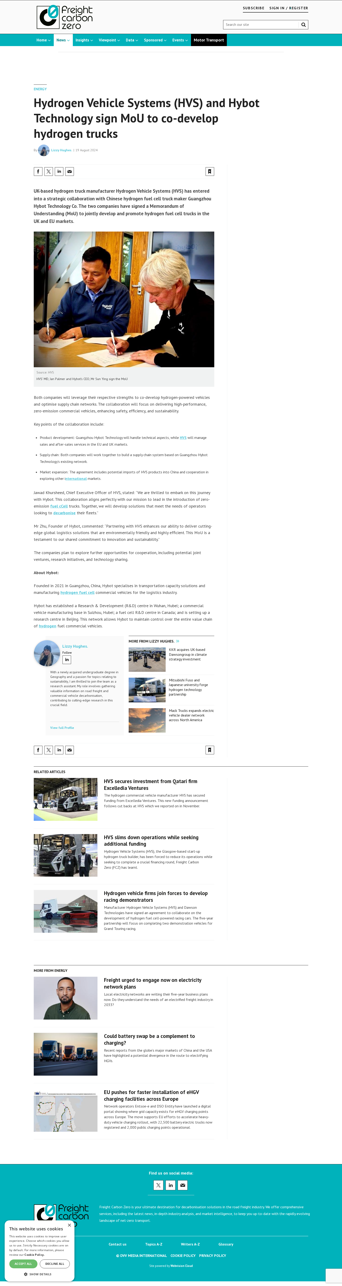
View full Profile (62, 728)
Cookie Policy (183, 1255)
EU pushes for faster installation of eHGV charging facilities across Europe (151, 1095)
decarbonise (64, 512)
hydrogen (47, 626)
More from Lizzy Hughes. (151, 641)
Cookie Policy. (34, 1255)
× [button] (69, 1225)
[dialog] (39, 1250)
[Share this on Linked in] (59, 171)
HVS (183, 437)
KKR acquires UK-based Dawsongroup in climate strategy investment (188, 654)
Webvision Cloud (182, 1266)
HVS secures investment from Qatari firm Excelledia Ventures (150, 784)
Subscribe (253, 8)
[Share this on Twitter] (48, 171)
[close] (214, 162)
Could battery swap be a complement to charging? (149, 1039)
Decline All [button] (54, 1264)
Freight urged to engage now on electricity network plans (152, 983)
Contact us (118, 1244)
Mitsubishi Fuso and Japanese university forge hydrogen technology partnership (188, 687)
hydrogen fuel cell (77, 592)
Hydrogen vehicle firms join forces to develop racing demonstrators (156, 896)
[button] (39, 1274)
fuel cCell (59, 506)
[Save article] (209, 171)
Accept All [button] (23, 1264)
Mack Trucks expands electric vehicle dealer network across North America (191, 715)
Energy (40, 89)
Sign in (155, 162)
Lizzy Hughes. (61, 150)
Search (304, 23)
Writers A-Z (190, 1244)
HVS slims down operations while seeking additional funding (151, 840)
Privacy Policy (212, 1255)
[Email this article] (69, 171)
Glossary (225, 1244)
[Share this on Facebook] (38, 171)
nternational (76, 478)
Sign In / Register (288, 8)
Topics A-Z (153, 1244)
